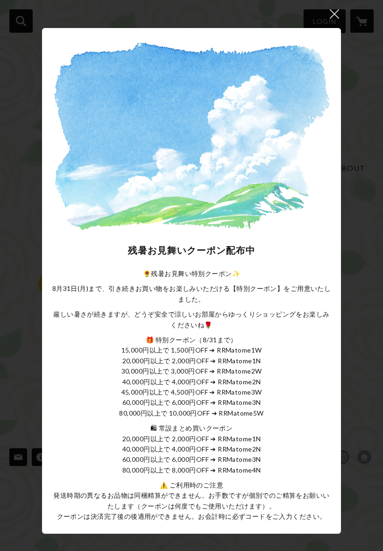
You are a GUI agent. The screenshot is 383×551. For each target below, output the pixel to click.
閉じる (334, 14)
